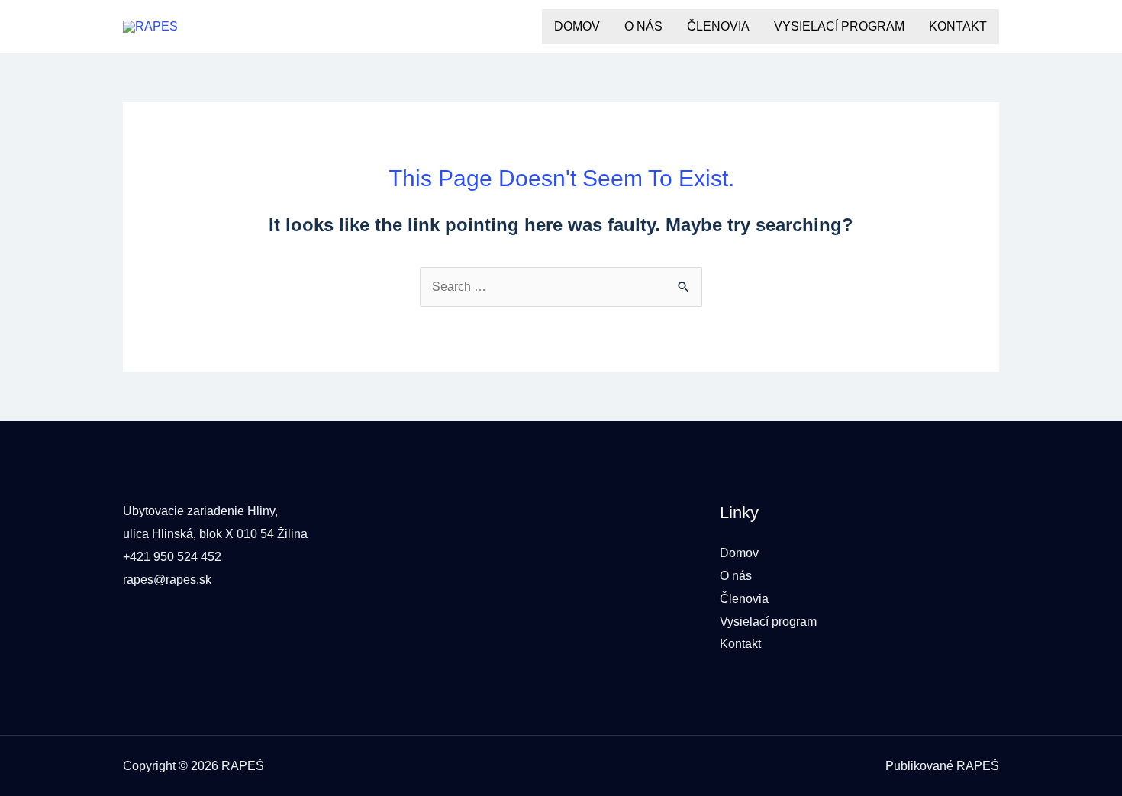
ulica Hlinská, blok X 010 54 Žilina (215, 533)
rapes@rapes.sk (167, 579)
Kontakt (958, 26)
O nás (643, 26)
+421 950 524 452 (172, 556)
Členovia (718, 26)
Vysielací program (839, 26)
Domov (577, 26)
